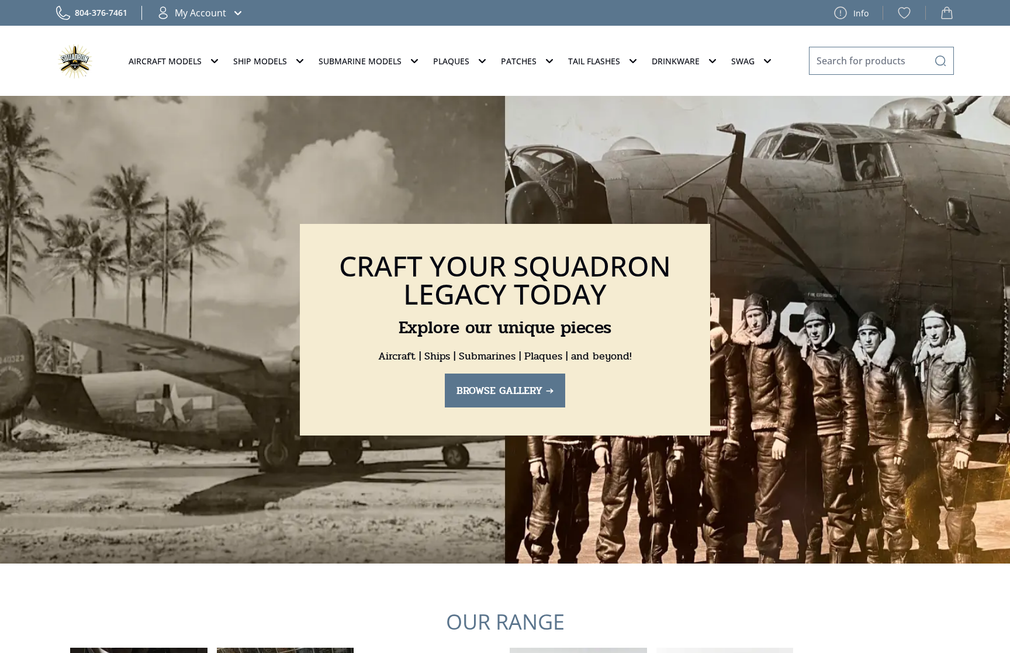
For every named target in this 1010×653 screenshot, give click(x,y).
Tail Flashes (594, 61)
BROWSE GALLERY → (505, 390)
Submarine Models (360, 61)
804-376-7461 (101, 12)
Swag (743, 61)
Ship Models (260, 61)
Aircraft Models (165, 61)
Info (861, 13)
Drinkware (676, 61)
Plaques (451, 61)
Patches (519, 61)
